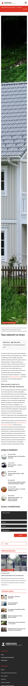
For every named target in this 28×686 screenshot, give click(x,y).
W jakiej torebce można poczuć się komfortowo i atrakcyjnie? (16, 629)
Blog (2, 654)
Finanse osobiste (5, 682)
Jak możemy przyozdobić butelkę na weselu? (16, 610)
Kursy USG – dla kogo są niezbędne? (14, 597)
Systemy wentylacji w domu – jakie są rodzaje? (15, 616)
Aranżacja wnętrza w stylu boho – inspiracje (17, 457)
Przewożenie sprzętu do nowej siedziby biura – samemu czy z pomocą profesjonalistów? (11, 9)
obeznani (7, 342)
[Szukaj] (3, 543)
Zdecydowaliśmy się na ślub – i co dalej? (11, 7)
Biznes (2, 669)
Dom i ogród (4, 676)
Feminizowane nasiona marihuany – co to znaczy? (16, 623)
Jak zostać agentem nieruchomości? (13, 603)
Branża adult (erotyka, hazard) (9, 672)
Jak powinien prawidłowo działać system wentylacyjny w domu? (16, 482)
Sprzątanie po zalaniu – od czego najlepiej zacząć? (16, 489)
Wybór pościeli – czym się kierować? (15, 465)
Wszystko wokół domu (9, 322)
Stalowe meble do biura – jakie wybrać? (16, 474)
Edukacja (3, 679)
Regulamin (4, 660)
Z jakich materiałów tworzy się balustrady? (12, 575)
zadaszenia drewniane (15, 376)
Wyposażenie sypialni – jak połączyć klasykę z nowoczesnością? (15, 499)
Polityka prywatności (7, 657)
